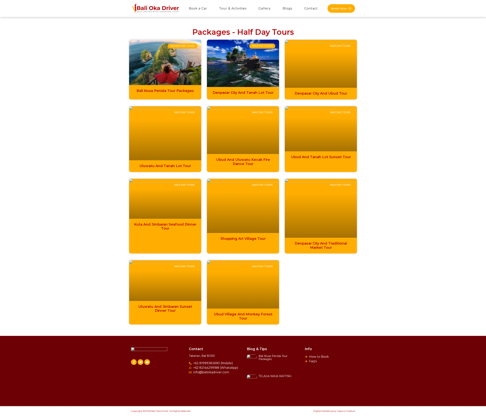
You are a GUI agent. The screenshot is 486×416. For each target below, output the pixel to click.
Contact (311, 8)
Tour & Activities (232, 8)
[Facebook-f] (134, 362)
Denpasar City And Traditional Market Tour (321, 245)
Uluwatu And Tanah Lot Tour (165, 166)
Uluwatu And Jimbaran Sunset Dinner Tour (165, 309)
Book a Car (198, 8)
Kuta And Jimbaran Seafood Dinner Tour (165, 226)
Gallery (264, 8)
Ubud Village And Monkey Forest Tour (243, 316)
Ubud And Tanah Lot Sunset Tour (321, 157)
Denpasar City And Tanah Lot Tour (243, 93)
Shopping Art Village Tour (243, 239)
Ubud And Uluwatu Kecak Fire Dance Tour (243, 162)
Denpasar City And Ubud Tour (321, 93)
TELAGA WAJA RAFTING (275, 376)
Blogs (287, 8)
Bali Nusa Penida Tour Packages (165, 91)
